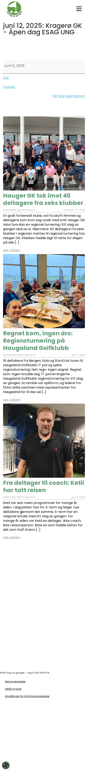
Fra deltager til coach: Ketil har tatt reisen (43, 486)
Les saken (11, 537)
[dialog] (5, 765)
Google (9, 87)
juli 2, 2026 (78, 497)
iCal (6, 78)
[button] (79, 8)
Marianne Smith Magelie (19, 497)
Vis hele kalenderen (68, 96)
